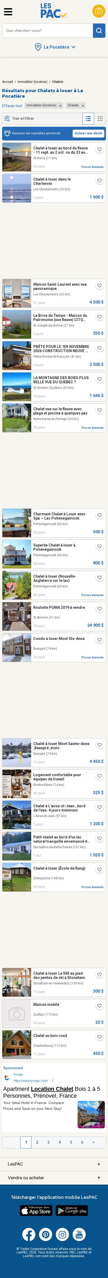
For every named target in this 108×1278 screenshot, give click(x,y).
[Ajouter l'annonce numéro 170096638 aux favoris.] (97, 975)
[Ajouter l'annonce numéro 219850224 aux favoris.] (97, 380)
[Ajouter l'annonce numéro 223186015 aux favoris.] (97, 609)
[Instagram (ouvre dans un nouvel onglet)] (62, 1240)
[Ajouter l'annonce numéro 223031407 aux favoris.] (97, 181)
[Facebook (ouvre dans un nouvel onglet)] (28, 1240)
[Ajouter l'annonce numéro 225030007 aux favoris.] (97, 411)
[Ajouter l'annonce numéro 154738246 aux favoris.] (97, 746)
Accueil (7, 82)
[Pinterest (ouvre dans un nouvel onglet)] (45, 1240)
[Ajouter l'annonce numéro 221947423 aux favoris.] (97, 839)
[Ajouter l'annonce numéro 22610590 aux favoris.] (97, 578)
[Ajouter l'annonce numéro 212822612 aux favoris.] (97, 317)
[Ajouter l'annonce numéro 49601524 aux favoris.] (97, 516)
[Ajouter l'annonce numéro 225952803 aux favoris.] (97, 348)
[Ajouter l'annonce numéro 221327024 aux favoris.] (97, 640)
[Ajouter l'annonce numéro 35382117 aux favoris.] (97, 547)
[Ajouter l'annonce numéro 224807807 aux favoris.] (97, 777)
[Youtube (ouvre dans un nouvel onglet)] (79, 1240)
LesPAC (54, 1164)
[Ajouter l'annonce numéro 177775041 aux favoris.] (97, 808)
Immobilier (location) (32, 82)
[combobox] (48, 30)
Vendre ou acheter (54, 1177)
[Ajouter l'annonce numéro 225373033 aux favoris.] (97, 1006)
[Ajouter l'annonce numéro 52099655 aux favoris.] (97, 870)
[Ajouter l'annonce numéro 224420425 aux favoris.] (97, 1037)
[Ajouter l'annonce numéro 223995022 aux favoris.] (97, 286)
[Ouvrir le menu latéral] (8, 12)
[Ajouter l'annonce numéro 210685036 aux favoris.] (97, 150)
